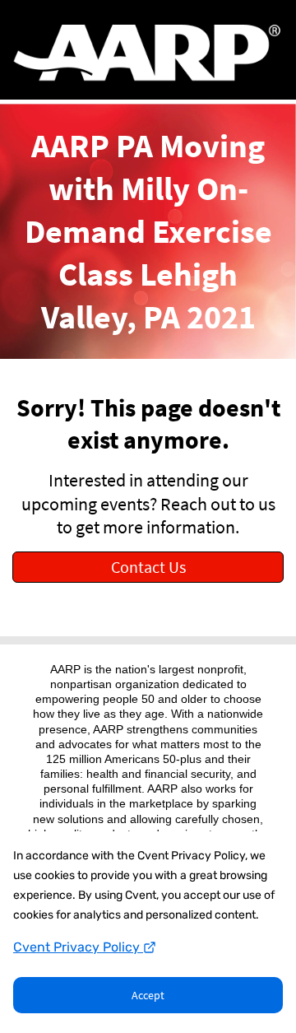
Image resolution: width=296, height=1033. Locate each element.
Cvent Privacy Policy (78, 947)
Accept (148, 995)
